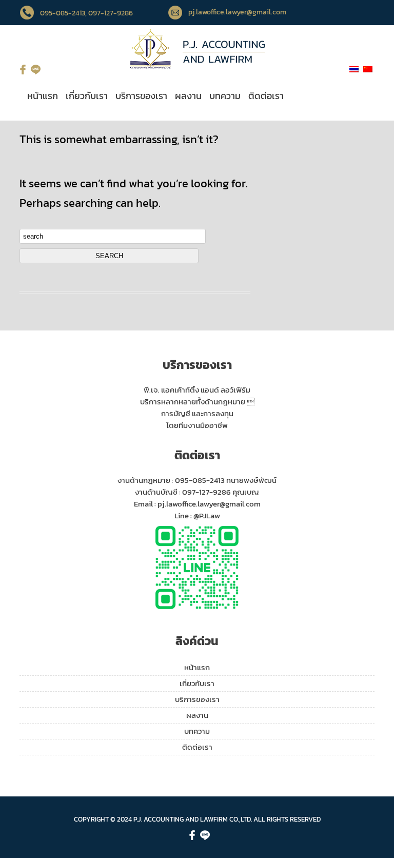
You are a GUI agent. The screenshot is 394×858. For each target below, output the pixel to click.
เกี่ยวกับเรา (87, 96)
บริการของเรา (141, 96)
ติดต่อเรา (266, 96)
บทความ (225, 96)
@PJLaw (206, 515)
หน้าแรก (42, 96)
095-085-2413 (62, 13)
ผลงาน (188, 96)
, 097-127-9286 (109, 13)
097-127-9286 (206, 492)
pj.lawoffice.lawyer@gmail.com (237, 12)
